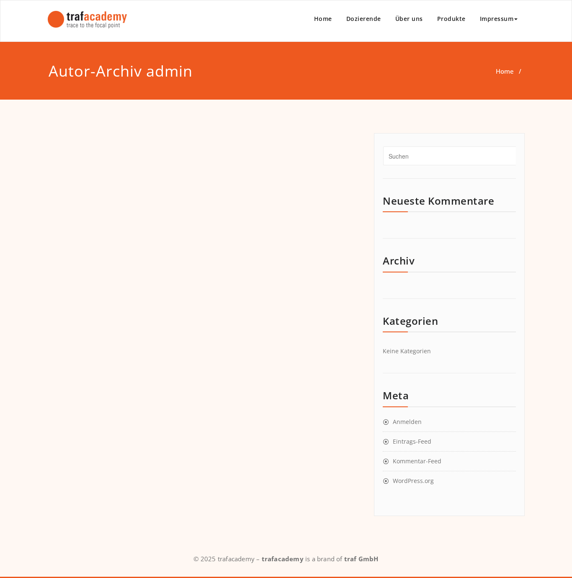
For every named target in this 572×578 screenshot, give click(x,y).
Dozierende (363, 19)
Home (323, 19)
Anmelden (407, 422)
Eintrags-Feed (412, 441)
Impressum (497, 19)
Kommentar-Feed (417, 461)
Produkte (451, 19)
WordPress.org (413, 481)
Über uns (409, 19)
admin (169, 71)
